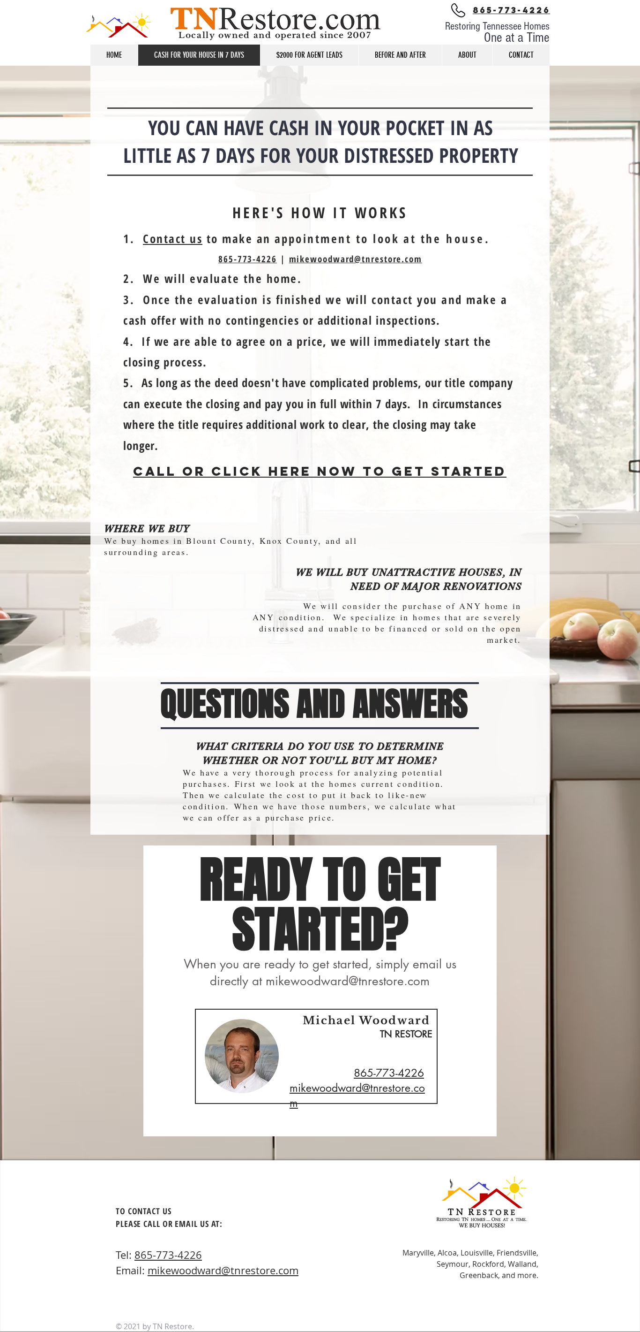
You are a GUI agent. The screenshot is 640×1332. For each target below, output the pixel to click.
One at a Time (517, 37)
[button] (521, 55)
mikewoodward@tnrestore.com (355, 259)
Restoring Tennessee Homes (497, 26)
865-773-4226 (247, 259)
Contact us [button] (172, 238)
